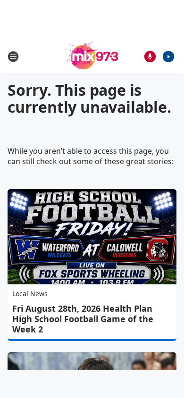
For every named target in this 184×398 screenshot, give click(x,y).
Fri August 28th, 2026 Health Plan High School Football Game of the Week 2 (82, 318)
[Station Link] (92, 56)
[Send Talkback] (150, 56)
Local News (30, 293)
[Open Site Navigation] (13, 56)
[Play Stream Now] (168, 56)
